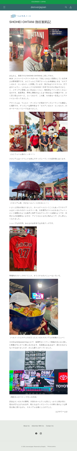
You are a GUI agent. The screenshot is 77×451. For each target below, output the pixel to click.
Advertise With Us (38, 426)
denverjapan (29, 446)
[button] (4, 7)
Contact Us (50, 426)
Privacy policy (52, 446)
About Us (26, 426)
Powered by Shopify (40, 446)
